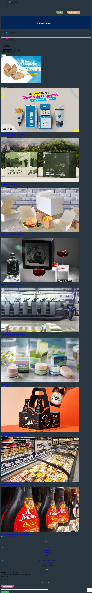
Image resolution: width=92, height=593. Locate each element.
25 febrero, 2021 (4, 486)
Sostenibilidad (47, 550)
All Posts (34, 23)
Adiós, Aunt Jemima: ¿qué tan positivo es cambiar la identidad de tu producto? (15, 534)
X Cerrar (2, 589)
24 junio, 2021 (4, 286)
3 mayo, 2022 (3, 187)
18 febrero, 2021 (4, 536)
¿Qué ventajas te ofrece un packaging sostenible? (10, 184)
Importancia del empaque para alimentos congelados (11, 484)
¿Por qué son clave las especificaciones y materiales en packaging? (13, 434)
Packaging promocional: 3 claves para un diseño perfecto (11, 384)
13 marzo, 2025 (4, 87)
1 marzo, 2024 (4, 137)
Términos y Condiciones (47, 565)
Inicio (47, 544)
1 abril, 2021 (3, 386)
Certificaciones (47, 552)
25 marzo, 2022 (4, 237)
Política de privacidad (47, 563)
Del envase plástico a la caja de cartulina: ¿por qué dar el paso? (13, 234)
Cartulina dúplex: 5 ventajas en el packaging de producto (11, 284)
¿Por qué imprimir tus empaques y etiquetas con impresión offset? (13, 334)
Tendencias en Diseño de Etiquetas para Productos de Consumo (12, 134)
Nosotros (47, 547)
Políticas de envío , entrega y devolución (47, 560)
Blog (47, 555)
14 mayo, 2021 (4, 336)
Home (29, 23)
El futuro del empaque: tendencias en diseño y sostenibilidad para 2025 (14, 84)
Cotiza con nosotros (47, 557)
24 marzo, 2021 (4, 436)
